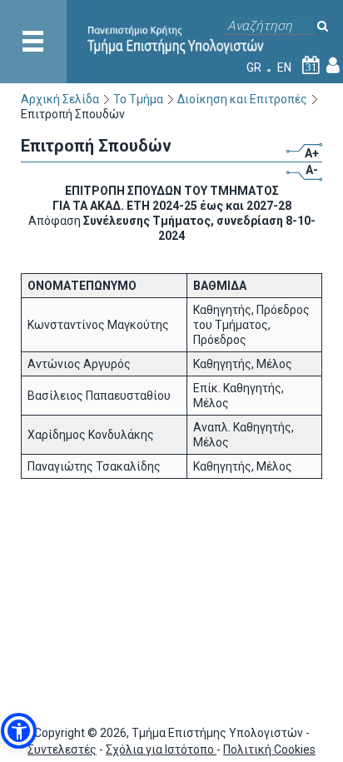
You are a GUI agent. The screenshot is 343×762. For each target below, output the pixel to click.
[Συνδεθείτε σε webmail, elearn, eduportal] (333, 67)
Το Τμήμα (138, 99)
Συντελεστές (62, 749)
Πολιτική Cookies (269, 749)
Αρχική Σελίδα (60, 99)
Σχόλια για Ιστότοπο (161, 749)
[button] (18, 730)
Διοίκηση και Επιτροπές (242, 99)
